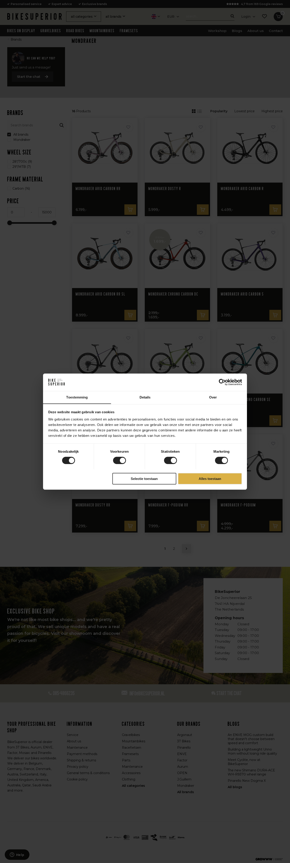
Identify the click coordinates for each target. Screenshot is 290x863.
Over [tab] (213, 397)
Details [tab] (145, 397)
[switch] (119, 460)
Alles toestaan (210, 478)
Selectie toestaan (144, 478)
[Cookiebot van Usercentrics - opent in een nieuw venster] (222, 382)
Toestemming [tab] (77, 397)
